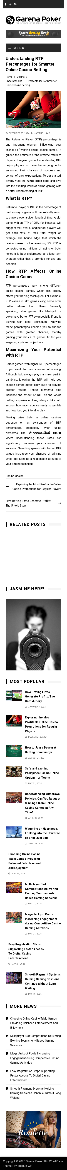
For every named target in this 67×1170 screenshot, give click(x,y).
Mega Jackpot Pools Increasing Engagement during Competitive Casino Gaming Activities (34, 1058)
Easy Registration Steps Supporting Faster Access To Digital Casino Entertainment (32, 1075)
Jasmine (38, 133)
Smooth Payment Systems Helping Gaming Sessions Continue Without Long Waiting (35, 1093)
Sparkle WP (25, 1165)
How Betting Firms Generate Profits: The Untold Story (28, 503)
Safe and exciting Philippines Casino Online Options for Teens (42, 773)
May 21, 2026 (17, 539)
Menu (18, 48)
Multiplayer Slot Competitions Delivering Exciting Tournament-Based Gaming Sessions (35, 1040)
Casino (10, 476)
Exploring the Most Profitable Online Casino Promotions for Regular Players (37, 487)
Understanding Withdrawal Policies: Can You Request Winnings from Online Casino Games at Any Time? (42, 803)
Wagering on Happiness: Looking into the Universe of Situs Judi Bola (42, 833)
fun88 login (34, 181)
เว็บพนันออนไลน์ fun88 (45, 433)
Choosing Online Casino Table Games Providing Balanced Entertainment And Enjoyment (34, 1023)
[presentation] (49, 537)
